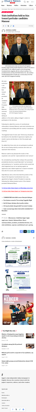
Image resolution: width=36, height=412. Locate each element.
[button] (3, 1)
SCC (31, 222)
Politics (10, 12)
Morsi (24, 220)
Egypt (4, 12)
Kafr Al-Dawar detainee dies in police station (15, 203)
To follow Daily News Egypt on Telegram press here (17, 191)
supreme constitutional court (20, 225)
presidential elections (23, 222)
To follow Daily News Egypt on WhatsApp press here (17, 188)
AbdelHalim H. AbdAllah (11, 30)
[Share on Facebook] (6, 26)
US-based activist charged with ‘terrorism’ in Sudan (17, 206)
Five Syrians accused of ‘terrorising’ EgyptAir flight (17, 200)
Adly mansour (12, 218)
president (14, 222)
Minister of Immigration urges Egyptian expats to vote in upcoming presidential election (13, 336)
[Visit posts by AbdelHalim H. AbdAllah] (3, 238)
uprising (30, 225)
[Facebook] (33, 238)
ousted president (6, 222)
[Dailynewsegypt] (12, 1)
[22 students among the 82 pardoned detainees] (30, 345)
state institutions (6, 225)
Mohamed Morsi (18, 220)
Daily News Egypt (21, 218)
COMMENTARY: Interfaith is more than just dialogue (17, 197)
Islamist (11, 220)
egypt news (5, 220)
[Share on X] (8, 26)
